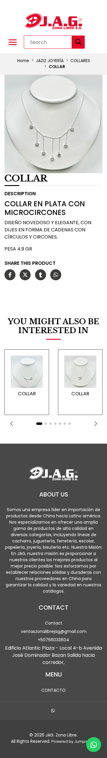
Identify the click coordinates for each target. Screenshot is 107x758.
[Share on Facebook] (9, 275)
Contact (53, 623)
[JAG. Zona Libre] (53, 21)
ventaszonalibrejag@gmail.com (53, 631)
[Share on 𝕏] (25, 275)
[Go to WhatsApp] (53, 711)
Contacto (53, 690)
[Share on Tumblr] (40, 275)
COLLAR (27, 393)
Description (20, 193)
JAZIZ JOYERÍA (50, 61)
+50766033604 (53, 640)
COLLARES (80, 61)
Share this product (30, 263)
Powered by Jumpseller (73, 741)
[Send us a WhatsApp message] (93, 744)
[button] (11, 423)
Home (23, 61)
